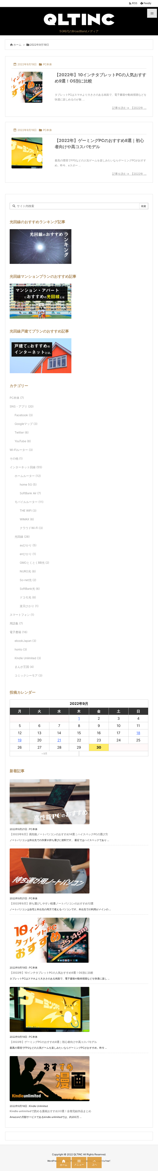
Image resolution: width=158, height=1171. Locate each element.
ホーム (17, 44)
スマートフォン (22, 614)
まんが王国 (24, 666)
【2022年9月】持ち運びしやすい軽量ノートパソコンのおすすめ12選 (51, 903)
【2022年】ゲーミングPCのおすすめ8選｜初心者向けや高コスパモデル (53, 1042)
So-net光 (28, 580)
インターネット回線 (26, 467)
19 (20, 740)
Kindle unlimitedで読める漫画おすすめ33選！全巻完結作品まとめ (50, 1111)
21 (59, 740)
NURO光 (28, 571)
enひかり (28, 554)
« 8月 (44, 753)
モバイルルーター (29, 502)
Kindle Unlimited (28, 658)
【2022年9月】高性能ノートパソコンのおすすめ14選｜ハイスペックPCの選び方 (59, 834)
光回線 (22, 536)
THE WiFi (28, 510)
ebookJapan (25, 640)
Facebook (24, 415)
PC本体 (47, 64)
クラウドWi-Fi (31, 528)
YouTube (23, 441)
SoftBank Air (30, 493)
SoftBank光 (30, 588)
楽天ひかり (29, 606)
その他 (16, 458)
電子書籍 (18, 632)
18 (138, 733)
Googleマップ (26, 423)
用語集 (16, 623)
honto (21, 649)
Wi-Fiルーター (21, 449)
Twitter (22, 432)
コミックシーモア (28, 675)
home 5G (28, 484)
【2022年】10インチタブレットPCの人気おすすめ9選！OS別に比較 (51, 972)
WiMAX (27, 519)
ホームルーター (28, 476)
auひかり (28, 545)
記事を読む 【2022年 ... (129, 108)
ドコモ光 (28, 597)
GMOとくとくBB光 (34, 562)
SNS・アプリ (22, 406)
